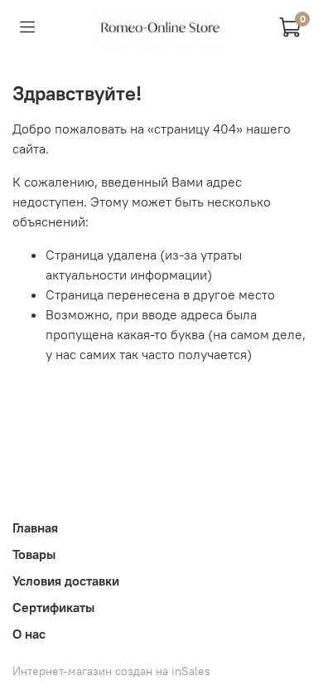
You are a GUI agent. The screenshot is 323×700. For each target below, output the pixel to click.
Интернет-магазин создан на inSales (111, 671)
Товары (33, 554)
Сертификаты (53, 607)
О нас (29, 633)
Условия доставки (65, 580)
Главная (35, 527)
